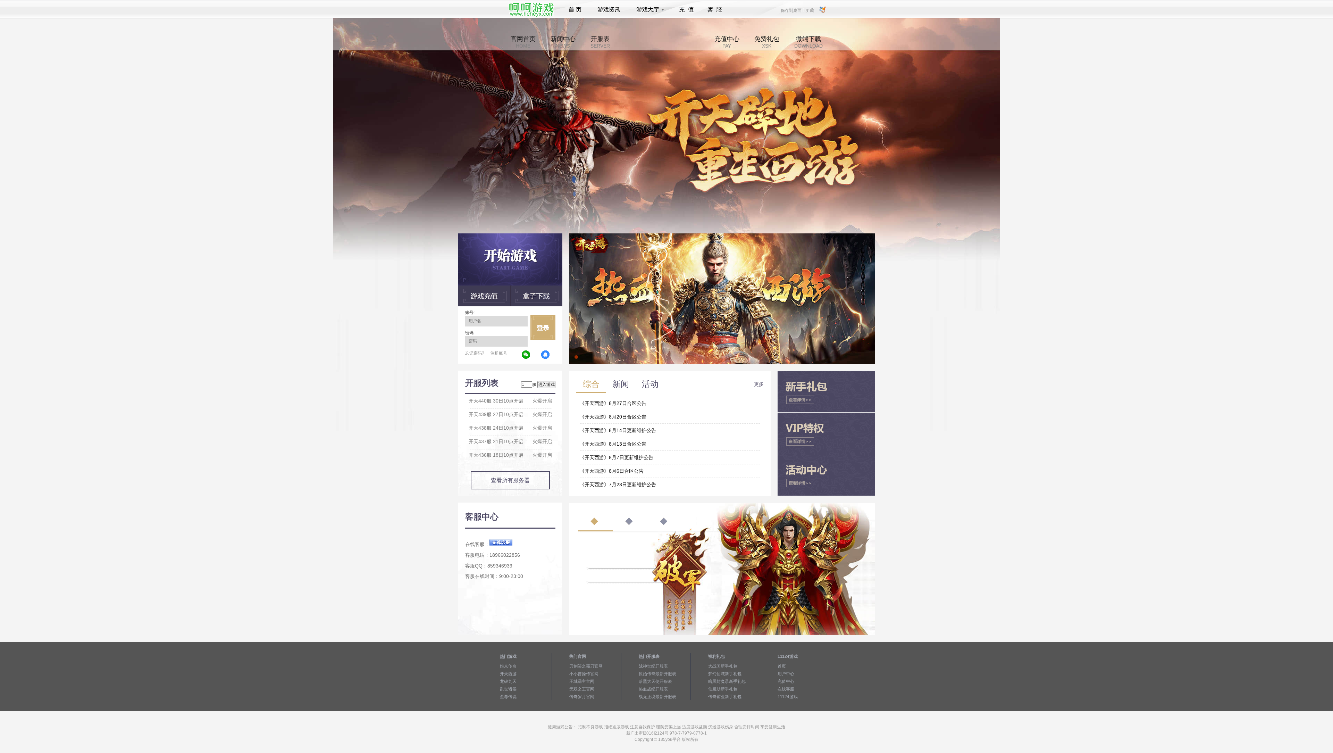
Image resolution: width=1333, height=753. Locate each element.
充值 (686, 10)
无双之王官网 (581, 689)
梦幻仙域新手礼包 (724, 673)
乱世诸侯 (508, 689)
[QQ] (545, 354)
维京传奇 (508, 666)
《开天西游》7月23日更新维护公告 (618, 484)
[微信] (526, 354)
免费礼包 (766, 42)
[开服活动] (722, 235)
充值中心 (726, 42)
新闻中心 (563, 42)
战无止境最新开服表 (657, 696)
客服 (715, 10)
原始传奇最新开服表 (657, 673)
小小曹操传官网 (583, 673)
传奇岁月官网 (581, 696)
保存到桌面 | (792, 10)
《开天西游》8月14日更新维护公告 (618, 430)
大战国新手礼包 (722, 666)
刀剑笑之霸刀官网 (586, 666)
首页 (575, 10)
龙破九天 (508, 681)
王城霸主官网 (581, 681)
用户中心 (786, 673)
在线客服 (786, 689)
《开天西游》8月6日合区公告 (612, 471)
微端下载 (808, 42)
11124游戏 (788, 696)
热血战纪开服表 (653, 689)
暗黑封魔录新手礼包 (727, 681)
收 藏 (809, 10)
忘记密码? (474, 353)
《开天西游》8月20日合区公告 (613, 417)
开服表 (600, 42)
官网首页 (523, 42)
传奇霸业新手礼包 (724, 696)
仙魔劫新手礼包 (722, 689)
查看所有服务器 (510, 480)
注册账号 (499, 353)
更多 (759, 384)
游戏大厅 (648, 10)
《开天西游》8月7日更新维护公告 (616, 457)
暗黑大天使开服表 (655, 681)
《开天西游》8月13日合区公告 (613, 444)
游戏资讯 (609, 10)
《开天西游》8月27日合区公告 (613, 403)
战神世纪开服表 (653, 666)
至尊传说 (508, 696)
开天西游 (508, 673)
